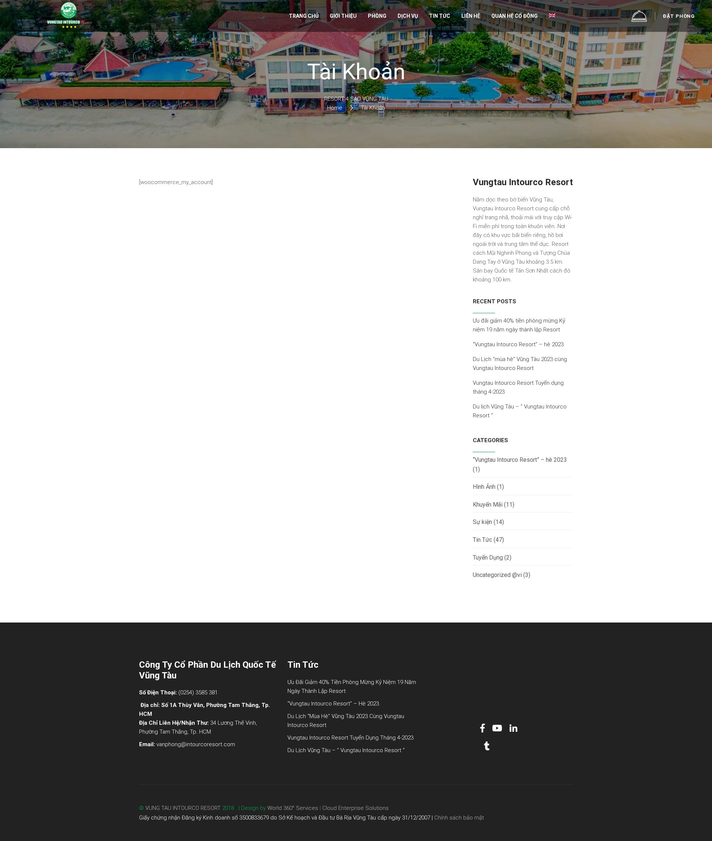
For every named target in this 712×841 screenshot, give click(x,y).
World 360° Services (292, 808)
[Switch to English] (552, 16)
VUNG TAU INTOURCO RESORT (183, 808)
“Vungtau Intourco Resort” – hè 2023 (518, 344)
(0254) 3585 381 (198, 692)
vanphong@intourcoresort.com (195, 744)
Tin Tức (482, 539)
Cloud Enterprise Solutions (355, 808)
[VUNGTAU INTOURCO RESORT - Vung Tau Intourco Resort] (69, 16)
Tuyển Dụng (488, 557)
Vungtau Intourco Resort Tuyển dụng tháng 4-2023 (350, 737)
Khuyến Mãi (487, 504)
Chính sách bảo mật (459, 817)
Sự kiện (482, 521)
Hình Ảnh (484, 486)
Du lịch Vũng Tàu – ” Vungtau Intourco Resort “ (346, 750)
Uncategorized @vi (497, 574)
